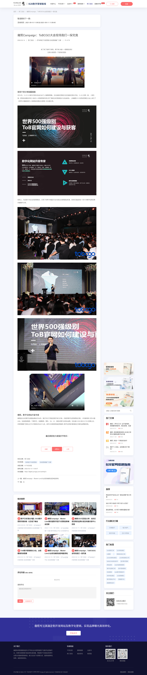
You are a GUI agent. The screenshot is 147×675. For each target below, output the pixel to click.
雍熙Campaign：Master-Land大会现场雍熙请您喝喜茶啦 (38, 478)
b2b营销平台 (65, 531)
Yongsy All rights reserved (47, 672)
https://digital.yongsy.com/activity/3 (35, 472)
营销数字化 (121, 579)
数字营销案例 (122, 568)
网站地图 (131, 672)
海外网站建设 (110, 575)
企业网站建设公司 (124, 557)
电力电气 (125, 528)
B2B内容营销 (28, 528)
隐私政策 (123, 672)
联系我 (89, 654)
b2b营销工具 (110, 550)
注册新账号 (28, 601)
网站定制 (109, 565)
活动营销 (109, 572)
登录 (126, 4)
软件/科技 (112, 533)
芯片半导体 (125, 533)
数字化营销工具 (111, 568)
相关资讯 (80, 654)
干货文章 (61, 4)
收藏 (46, 449)
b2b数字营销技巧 (119, 572)
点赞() (57, 449)
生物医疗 (112, 528)
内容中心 (53, 4)
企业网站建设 (120, 550)
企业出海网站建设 (112, 557)
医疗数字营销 (124, 561)
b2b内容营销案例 (119, 565)
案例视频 (80, 4)
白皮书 (71, 3)
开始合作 (73, 633)
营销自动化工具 (121, 554)
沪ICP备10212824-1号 (20, 672)
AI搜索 (108, 554)
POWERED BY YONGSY (61, 672)
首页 (15, 11)
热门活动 (89, 4)
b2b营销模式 (120, 575)
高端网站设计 (110, 583)
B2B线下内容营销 (44, 40)
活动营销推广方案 (55, 40)
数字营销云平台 (55, 531)
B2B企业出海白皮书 (112, 561)
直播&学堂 (99, 3)
